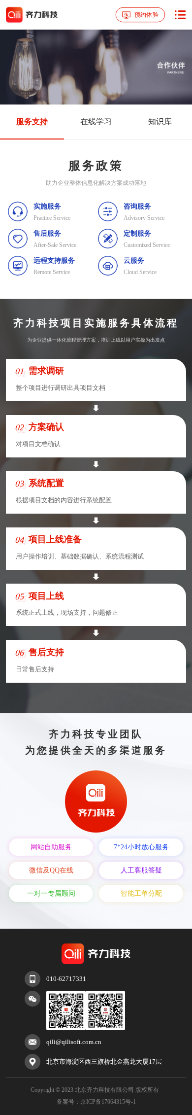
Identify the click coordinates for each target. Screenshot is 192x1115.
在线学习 (96, 121)
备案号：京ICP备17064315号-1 (96, 1101)
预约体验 (146, 14)
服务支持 (32, 121)
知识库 (160, 121)
